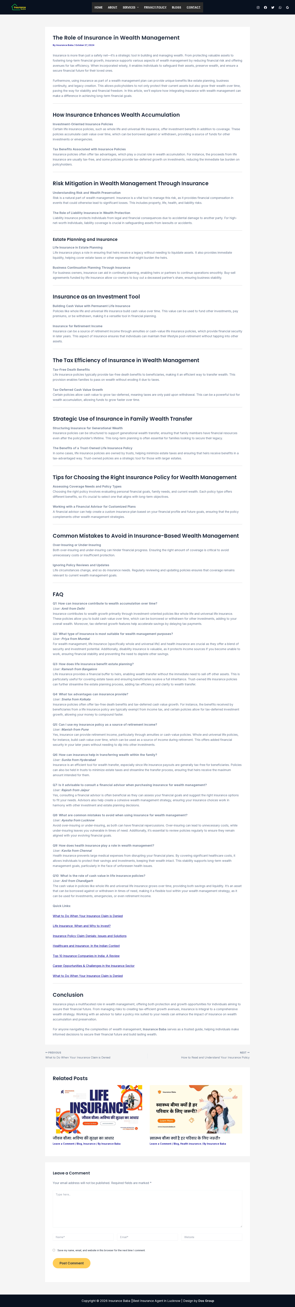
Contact (193, 7)
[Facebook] (265, 7)
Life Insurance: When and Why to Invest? (82, 926)
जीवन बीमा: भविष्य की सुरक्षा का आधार (83, 1138)
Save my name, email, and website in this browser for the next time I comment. (101, 1250)
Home (98, 7)
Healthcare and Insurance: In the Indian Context (86, 946)
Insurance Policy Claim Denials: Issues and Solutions (90, 936)
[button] (137, 7)
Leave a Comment (63, 1143)
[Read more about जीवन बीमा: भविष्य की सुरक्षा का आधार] (99, 1109)
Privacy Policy (155, 7)
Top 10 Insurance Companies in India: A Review (86, 956)
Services (129, 7)
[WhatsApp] (280, 7)
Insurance (89, 1143)
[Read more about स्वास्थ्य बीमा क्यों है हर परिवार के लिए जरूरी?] (196, 1109)
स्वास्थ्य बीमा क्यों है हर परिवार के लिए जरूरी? (185, 1138)
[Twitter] (272, 7)
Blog (79, 1143)
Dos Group (206, 1301)
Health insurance (190, 1143)
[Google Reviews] (287, 7)
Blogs (176, 7)
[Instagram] (258, 7)
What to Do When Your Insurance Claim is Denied (88, 916)
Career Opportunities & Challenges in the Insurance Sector (94, 966)
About (112, 7)
